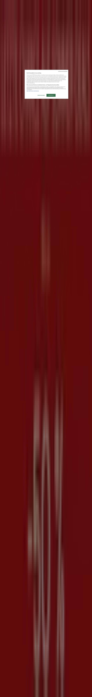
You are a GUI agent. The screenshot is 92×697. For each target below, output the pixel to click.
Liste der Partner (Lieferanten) (33, 90)
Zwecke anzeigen (41, 95)
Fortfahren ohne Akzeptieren (62, 71)
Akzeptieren (51, 95)
